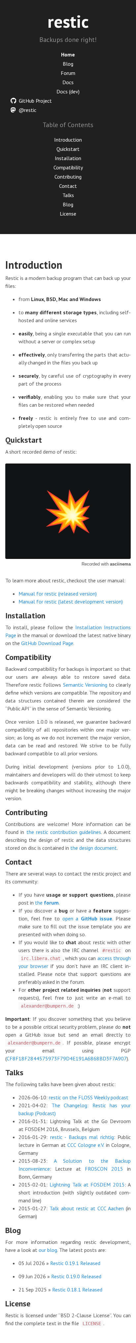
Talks (68, 195)
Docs (68, 82)
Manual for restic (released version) (57, 593)
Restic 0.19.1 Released (75, 1263)
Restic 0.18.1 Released (77, 1289)
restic (68, 21)
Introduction (68, 139)
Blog (68, 63)
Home (68, 54)
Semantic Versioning (85, 684)
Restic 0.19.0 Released (76, 1276)
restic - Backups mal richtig (82, 1137)
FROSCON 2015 (104, 1168)
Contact (68, 186)
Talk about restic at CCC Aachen (86, 1208)
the (47, 902)
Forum (68, 73)
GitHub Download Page (47, 643)
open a (87, 918)
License (68, 213)
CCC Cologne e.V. (85, 1145)
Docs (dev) (68, 91)
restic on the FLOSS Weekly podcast (88, 1097)
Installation (68, 158)
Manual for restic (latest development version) (70, 601)
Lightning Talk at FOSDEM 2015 (87, 1184)
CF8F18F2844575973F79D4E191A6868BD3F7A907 (67, 1058)
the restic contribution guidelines (63, 832)
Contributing (68, 176)
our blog (48, 1250)
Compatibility (68, 167)
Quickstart (68, 149)
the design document (93, 847)
